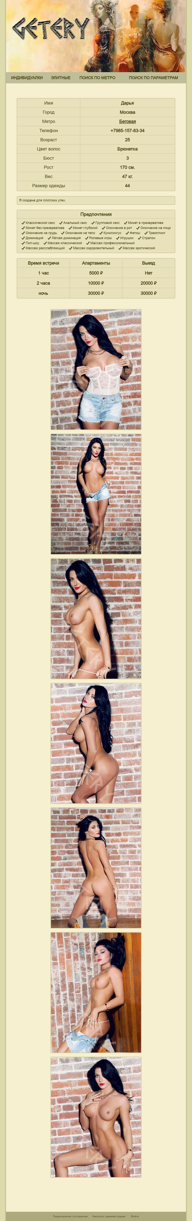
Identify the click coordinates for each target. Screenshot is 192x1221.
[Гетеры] (52, 42)
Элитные (60, 78)
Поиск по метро (97, 78)
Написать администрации (109, 1216)
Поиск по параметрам (153, 78)
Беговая (127, 121)
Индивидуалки (27, 78)
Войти (135, 1216)
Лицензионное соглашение (70, 1216)
